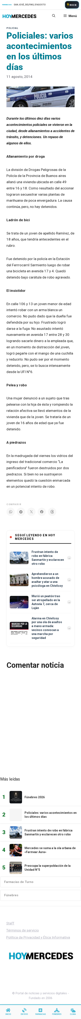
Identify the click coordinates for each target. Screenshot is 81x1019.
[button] (53, 16)
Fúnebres (11, 895)
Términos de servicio (22, 930)
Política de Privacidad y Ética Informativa (38, 937)
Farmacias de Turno (18, 882)
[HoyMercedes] (19, 16)
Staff (10, 923)
